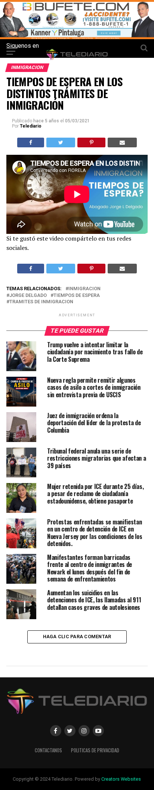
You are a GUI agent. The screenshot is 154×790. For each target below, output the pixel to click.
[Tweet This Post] (60, 142)
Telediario (30, 126)
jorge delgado (28, 295)
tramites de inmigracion (41, 302)
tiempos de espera (76, 295)
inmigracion (84, 288)
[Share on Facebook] (30, 142)
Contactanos (48, 750)
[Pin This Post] (91, 142)
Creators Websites (121, 779)
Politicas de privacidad (95, 750)
